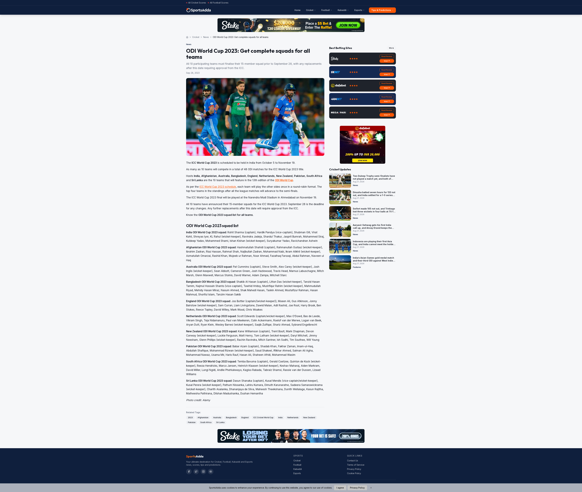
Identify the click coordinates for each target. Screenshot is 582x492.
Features (357, 267)
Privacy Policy (354, 469)
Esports (358, 10)
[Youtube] (210, 471)
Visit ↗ (387, 61)
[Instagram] (203, 471)
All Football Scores (219, 2)
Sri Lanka (220, 422)
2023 (190, 417)
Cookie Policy (354, 473)
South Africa (205, 422)
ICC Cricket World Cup (263, 417)
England (245, 417)
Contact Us (352, 460)
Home (297, 10)
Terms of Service (355, 465)
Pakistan (192, 422)
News (206, 37)
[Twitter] (196, 471)
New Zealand (309, 417)
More (391, 48)
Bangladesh (231, 417)
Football (325, 10)
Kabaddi (342, 10)
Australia (217, 417)
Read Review (386, 56)
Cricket (309, 10)
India (280, 417)
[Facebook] (189, 471)
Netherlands (292, 417)
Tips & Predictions (381, 10)
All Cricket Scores (197, 2)
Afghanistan (203, 417)
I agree (340, 487)
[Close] (371, 488)
